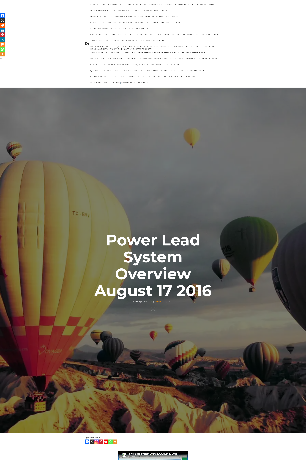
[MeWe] (2, 39)
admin (158, 301)
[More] (115, 442)
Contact (94, 65)
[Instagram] (96, 442)
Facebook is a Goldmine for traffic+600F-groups (141, 11)
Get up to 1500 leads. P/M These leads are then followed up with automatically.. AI (135, 23)
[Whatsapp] (110, 442)
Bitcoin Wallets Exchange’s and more (197, 35)
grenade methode (100, 77)
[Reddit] (2, 25)
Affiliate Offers (152, 77)
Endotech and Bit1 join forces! (107, 5)
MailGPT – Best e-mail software (107, 59)
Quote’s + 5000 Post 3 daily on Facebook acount (116, 71)
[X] (92, 442)
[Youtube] (106, 442)
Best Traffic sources (125, 41)
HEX (116, 77)
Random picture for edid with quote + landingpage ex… (176, 71)
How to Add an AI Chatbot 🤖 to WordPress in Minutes (120, 83)
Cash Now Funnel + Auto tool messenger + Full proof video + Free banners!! (132, 35)
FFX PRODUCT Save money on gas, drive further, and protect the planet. (142, 65)
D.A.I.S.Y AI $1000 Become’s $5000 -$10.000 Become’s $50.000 (119, 29)
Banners (191, 77)
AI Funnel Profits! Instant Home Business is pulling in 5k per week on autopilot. (171, 5)
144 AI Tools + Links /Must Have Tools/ (147, 59)
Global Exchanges (100, 41)
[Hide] (1, 59)
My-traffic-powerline (153, 41)
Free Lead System (130, 77)
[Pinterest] (101, 442)
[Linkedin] (2, 30)
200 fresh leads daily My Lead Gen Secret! (112, 53)
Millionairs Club (173, 77)
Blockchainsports (100, 11)
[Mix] (2, 44)
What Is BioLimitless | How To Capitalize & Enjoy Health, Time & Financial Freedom (134, 17)
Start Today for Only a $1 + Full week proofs (194, 59)
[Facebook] (87, 442)
